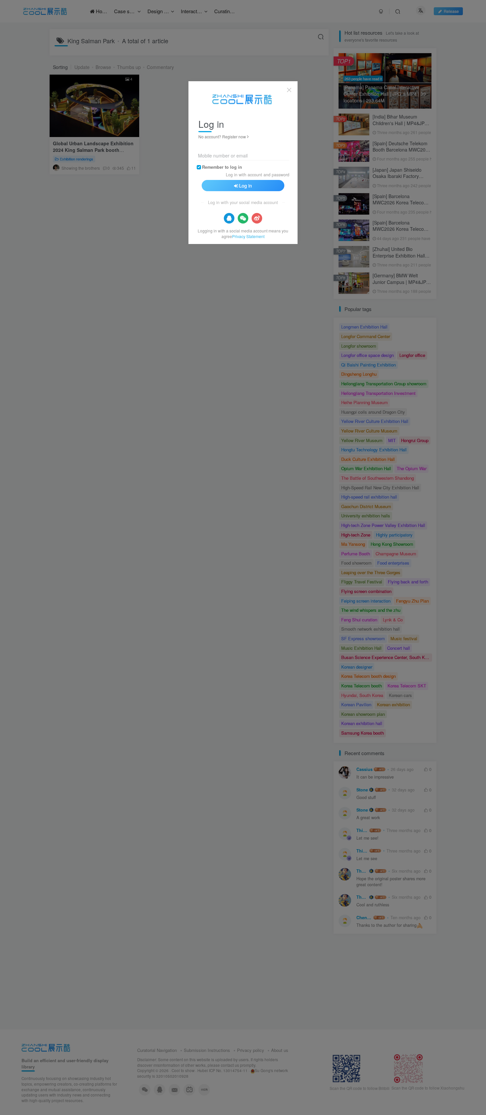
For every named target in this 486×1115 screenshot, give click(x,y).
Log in (245, 185)
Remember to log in (222, 167)
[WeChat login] (243, 218)
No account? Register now (222, 136)
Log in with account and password (257, 175)
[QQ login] (229, 218)
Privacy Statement (248, 236)
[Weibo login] (257, 218)
